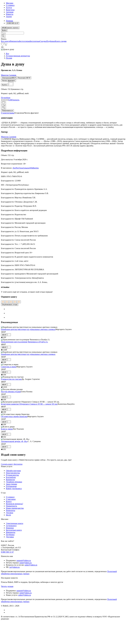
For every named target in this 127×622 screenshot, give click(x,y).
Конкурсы (10, 10)
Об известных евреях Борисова (14, 416)
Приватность (11, 506)
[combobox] (63, 33)
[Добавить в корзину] (10, 84)
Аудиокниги (11, 526)
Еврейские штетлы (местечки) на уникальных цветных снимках (28, 329)
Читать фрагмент (8, 81)
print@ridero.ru (25, 563)
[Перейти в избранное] (2, 45)
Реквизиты (10, 510)
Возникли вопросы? (14, 504)
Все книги (5, 41)
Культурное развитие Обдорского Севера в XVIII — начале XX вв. (29, 404)
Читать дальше (7, 586)
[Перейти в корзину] (5, 45)
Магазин (9, 3)
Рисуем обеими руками (11, 392)
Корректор (10, 480)
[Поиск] (3, 36)
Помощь (9, 21)
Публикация (11, 486)
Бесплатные (35, 41)
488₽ (4, 347)
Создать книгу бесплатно (11, 464)
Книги (9, 501)
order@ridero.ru (31, 565)
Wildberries (34, 168)
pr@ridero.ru (14, 567)
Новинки (10, 528)
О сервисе (10, 5)
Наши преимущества (15, 508)
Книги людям (60, 41)
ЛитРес (16, 168)
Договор (9, 513)
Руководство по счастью (11, 379)
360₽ (4, 360)
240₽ (4, 434)
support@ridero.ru (23, 560)
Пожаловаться (7, 111)
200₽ (4, 372)
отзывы (11, 113)
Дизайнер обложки (14, 482)
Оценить (15, 100)
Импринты (14, 41)
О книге (4, 113)
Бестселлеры (24, 41)
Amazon (26, 168)
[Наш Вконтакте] (7, 610)
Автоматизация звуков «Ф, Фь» (14, 441)
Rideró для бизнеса (14, 488)
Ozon (21, 168)
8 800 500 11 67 (7, 552)
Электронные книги (14, 523)
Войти (4, 30)
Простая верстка (13, 473)
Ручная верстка (12, 475)
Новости (9, 14)
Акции (9, 16)
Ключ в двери (7, 429)
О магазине (11, 499)
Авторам (9, 12)
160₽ (4, 422)
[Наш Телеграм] (7, 612)
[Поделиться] (3, 107)
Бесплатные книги (14, 530)
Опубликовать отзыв (9, 305)
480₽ (4, 409)
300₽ (4, 335)
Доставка (10, 537)
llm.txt (8, 515)
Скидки (43, 41)
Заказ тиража (11, 484)
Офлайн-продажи (13, 471)
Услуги (9, 7)
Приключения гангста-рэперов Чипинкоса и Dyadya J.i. (24, 342)
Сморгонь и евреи (8, 367)
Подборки (50, 41)
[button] (63, 36)
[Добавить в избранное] (3, 103)
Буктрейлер (11, 477)
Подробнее (5, 98)
